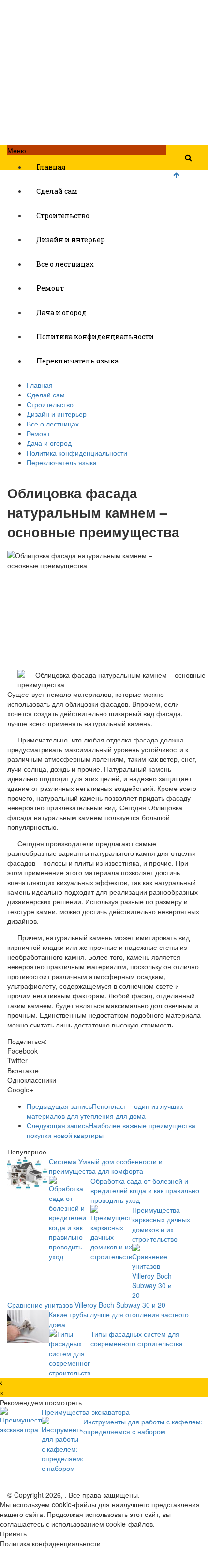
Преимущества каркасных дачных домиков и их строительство (161, 1224)
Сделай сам (57, 191)
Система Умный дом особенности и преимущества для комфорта (106, 1166)
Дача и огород (61, 312)
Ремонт (50, 288)
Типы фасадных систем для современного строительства (136, 1338)
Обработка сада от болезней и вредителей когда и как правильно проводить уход (144, 1190)
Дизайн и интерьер (70, 239)
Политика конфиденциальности (95, 336)
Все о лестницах (65, 264)
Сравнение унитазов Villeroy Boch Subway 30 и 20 (86, 1305)
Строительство (62, 215)
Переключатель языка (77, 360)
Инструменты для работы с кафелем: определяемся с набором (143, 1426)
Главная (51, 167)
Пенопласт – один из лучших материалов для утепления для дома (105, 1111)
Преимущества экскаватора (86, 1412)
